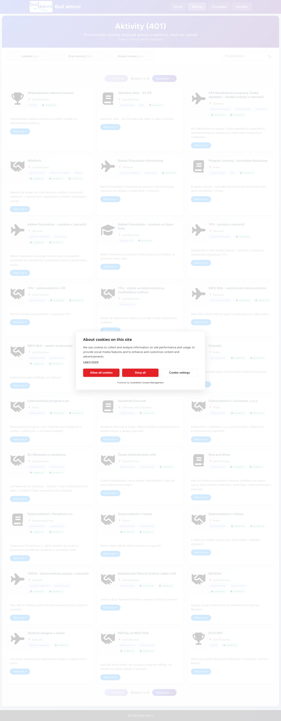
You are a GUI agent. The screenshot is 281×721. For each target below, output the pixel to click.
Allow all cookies (101, 372)
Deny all (140, 372)
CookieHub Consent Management (147, 382)
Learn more (90, 362)
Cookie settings (179, 372)
